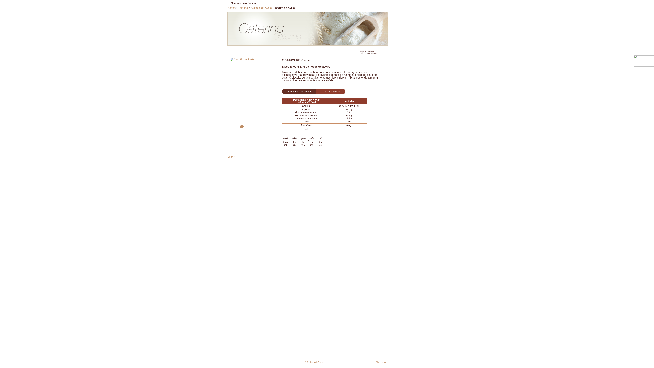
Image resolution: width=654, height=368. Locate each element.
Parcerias (387, 351)
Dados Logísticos (331, 91)
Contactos (402, 351)
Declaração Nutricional (299, 91)
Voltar (230, 157)
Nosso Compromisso (326, 351)
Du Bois (305, 351)
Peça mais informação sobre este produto (369, 53)
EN (343, 362)
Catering (243, 7)
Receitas (372, 351)
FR (338, 362)
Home (231, 7)
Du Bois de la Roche (269, 356)
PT (333, 362)
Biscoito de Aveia (261, 7)
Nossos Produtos (353, 351)
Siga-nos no (384, 362)
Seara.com (403, 362)
